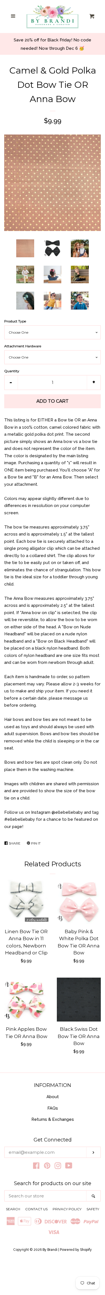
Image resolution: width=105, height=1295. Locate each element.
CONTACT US (36, 1209)
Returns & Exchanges (52, 1119)
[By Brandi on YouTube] (68, 1166)
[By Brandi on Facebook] (36, 1166)
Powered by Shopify (76, 1250)
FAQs (52, 1108)
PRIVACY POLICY (67, 1209)
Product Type (15, 321)
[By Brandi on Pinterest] (47, 1166)
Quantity (11, 371)
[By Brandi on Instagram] (58, 1166)
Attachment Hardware (22, 346)
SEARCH (13, 1209)
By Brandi (50, 1250)
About (52, 1096)
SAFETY (93, 1209)
